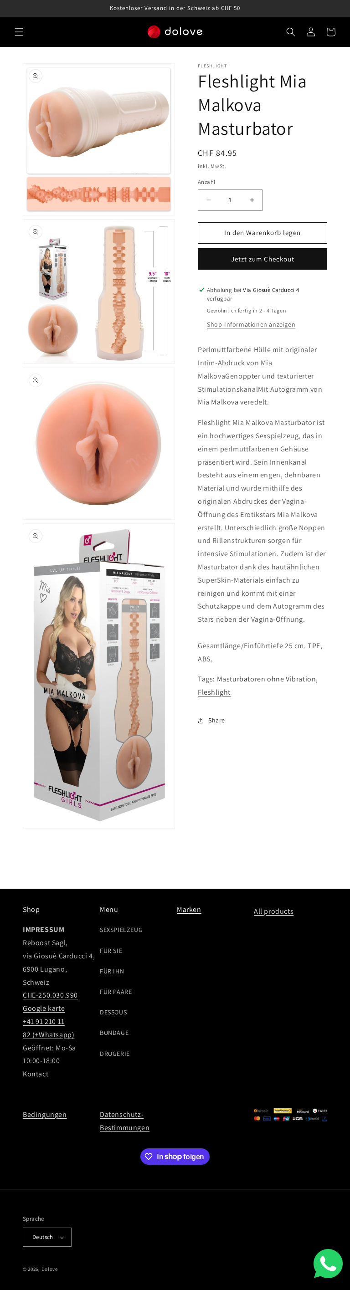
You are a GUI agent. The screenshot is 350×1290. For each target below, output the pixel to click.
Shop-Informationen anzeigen (251, 324)
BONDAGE (114, 1033)
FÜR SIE (111, 951)
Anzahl (206, 182)
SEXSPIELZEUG (121, 930)
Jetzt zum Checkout (262, 259)
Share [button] (216, 720)
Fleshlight (214, 692)
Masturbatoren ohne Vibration (266, 679)
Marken (189, 909)
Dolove (49, 1269)
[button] (19, 32)
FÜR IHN (112, 971)
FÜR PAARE (116, 992)
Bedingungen (45, 1114)
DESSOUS (113, 1012)
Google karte (44, 1008)
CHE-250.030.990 (50, 995)
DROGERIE (115, 1053)
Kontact (35, 1074)
